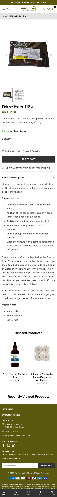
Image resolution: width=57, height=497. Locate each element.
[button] (51, 54)
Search (16, 494)
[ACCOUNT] (43, 8)
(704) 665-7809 (11, 431)
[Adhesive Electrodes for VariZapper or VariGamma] (42, 354)
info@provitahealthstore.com (17, 435)
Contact (52, 494)
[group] (28, 54)
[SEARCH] (8, 8)
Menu (4, 494)
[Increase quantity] (17, 144)
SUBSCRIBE (46, 466)
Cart (39, 494)
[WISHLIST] (48, 8)
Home (4, 16)
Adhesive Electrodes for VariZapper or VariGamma (42, 377)
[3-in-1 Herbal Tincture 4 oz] (15, 354)
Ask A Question (33, 151)
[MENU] (3, 8)
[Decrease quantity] (5, 144)
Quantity (7, 138)
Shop (28, 494)
